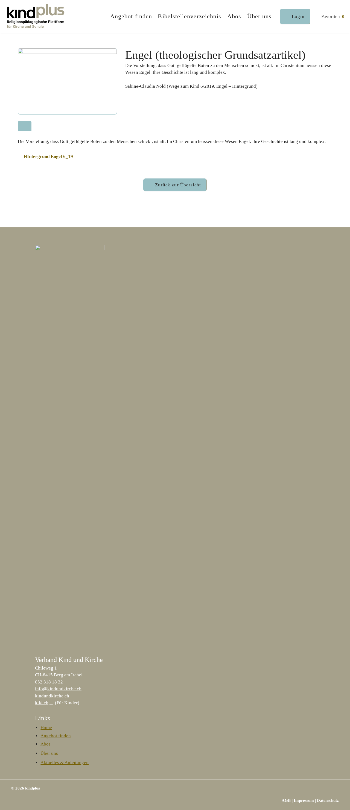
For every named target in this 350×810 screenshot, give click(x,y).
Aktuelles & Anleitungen (64, 762)
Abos (234, 16)
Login (298, 16)
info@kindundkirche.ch (58, 688)
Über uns (259, 16)
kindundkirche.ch (52, 696)
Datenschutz (328, 800)
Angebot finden (131, 16)
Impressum (304, 800)
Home (46, 727)
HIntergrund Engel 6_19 (48, 156)
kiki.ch (41, 702)
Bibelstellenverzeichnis (189, 16)
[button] (175, 185)
